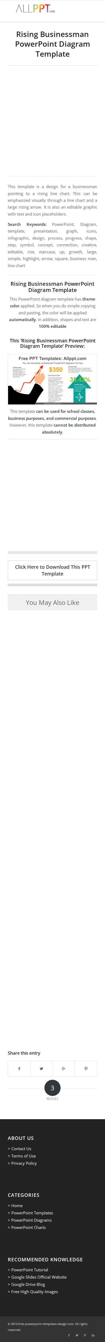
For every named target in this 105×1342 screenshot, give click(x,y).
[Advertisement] (52, 120)
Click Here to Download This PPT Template (52, 570)
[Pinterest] (85, 1335)
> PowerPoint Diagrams (30, 1220)
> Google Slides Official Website (37, 1277)
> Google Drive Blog (26, 1284)
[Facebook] (69, 1335)
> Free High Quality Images (33, 1291)
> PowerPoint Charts (27, 1227)
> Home (15, 1205)
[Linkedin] (93, 1335)
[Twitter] (77, 1335)
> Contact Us (19, 1148)
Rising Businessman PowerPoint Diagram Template (52, 44)
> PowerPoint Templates (30, 1212)
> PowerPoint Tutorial (28, 1269)
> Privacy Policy (22, 1163)
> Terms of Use (22, 1156)
